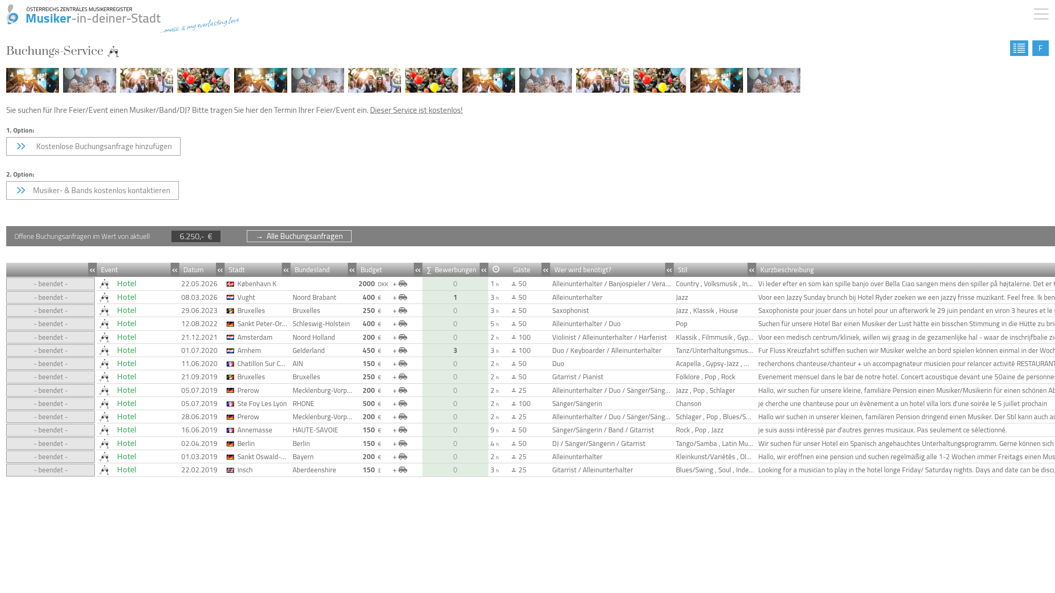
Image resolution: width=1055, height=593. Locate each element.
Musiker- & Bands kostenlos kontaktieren (100, 190)
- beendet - (51, 284)
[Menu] (1043, 12)
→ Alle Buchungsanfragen (299, 236)
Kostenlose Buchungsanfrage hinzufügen (101, 146)
